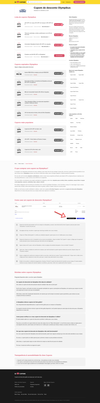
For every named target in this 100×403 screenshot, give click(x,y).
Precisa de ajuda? (73, 44)
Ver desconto (59, 55)
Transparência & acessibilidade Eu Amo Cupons (33, 355)
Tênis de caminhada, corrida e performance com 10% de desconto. (38, 34)
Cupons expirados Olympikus (26, 64)
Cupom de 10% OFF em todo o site (33, 129)
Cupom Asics (81, 99)
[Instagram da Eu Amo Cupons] (48, 385)
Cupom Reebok (73, 108)
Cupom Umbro (73, 99)
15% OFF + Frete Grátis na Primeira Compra (35, 139)
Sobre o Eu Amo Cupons (20, 382)
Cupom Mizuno (73, 95)
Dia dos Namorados (32, 394)
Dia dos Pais (40, 394)
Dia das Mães (24, 394)
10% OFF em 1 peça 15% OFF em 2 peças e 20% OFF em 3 (39, 23)
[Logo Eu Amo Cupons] (20, 2)
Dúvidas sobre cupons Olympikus (28, 272)
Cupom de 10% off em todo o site (33, 149)
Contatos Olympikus (74, 60)
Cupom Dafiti (81, 74)
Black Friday (17, 394)
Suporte (32, 382)
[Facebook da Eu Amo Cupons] (45, 385)
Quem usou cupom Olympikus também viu (76, 71)
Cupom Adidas (73, 83)
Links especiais (18, 392)
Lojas (63, 2)
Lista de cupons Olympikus (25, 17)
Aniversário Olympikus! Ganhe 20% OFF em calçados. (38, 44)
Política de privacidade (19, 386)
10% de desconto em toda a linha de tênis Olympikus (37, 112)
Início (16, 163)
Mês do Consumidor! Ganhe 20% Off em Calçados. (37, 92)
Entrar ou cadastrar (79, 2)
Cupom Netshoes (73, 79)
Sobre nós (17, 384)
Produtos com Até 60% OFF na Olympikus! (35, 54)
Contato (32, 386)
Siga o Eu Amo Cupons (49, 382)
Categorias (68, 2)
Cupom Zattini (73, 74)
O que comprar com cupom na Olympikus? (31, 168)
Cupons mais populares (24, 122)
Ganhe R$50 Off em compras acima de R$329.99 (36, 72)
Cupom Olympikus (29, 163)
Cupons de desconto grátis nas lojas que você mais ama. (28, 377)
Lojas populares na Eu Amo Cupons (75, 114)
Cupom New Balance (74, 87)
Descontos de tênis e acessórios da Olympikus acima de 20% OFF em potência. (38, 81)
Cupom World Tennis (74, 91)
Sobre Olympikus (73, 17)
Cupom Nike (81, 83)
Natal (45, 394)
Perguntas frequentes (35, 384)
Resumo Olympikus (73, 36)
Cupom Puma (73, 104)
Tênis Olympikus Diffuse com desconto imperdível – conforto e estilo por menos (37, 102)
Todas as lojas (21, 163)
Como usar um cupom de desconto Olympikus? (33, 200)
